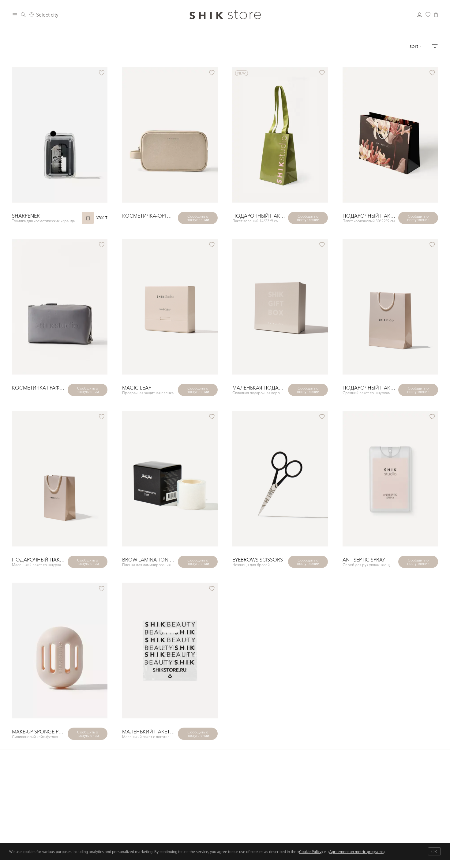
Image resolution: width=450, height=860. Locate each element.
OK (434, 851)
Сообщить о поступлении (198, 218)
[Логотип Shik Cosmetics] (225, 14)
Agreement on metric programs (356, 851)
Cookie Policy (310, 851)
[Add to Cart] (88, 218)
